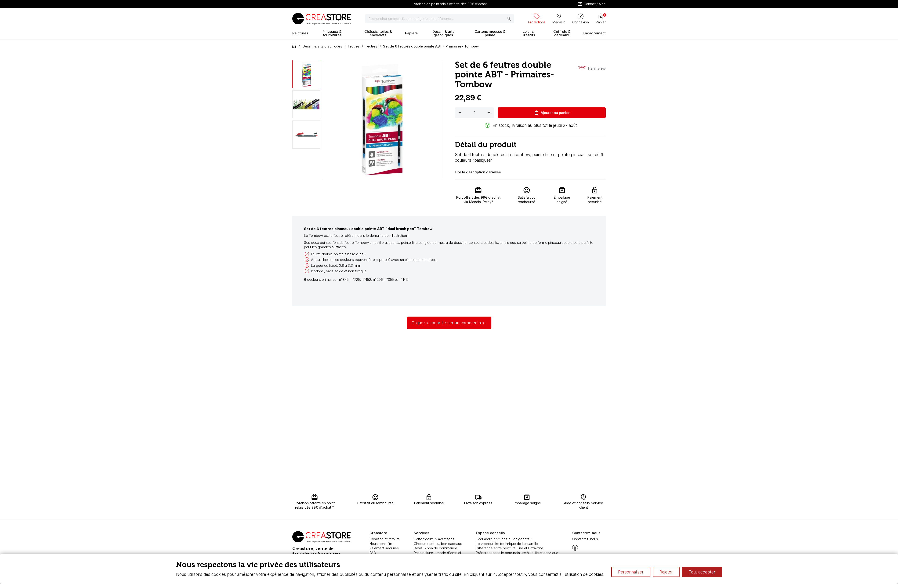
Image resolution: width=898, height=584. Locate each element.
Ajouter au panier (552, 113)
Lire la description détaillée (478, 172)
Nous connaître (381, 543)
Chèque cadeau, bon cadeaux (438, 543)
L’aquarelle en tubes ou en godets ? (504, 539)
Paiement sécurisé (384, 548)
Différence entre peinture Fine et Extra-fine (509, 548)
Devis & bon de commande (435, 548)
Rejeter (666, 571)
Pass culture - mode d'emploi (437, 553)
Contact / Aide (591, 4)
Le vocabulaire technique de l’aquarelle (507, 543)
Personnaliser (631, 571)
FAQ (372, 553)
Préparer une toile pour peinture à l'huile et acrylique (517, 553)
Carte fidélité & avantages (434, 539)
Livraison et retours (384, 539)
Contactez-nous (585, 539)
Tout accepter (702, 571)
